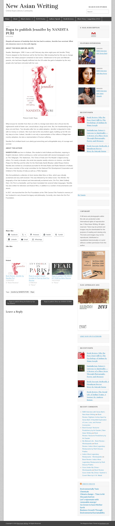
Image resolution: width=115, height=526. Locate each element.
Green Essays (88, 484)
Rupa (32, 292)
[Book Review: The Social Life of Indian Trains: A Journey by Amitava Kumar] (81, 394)
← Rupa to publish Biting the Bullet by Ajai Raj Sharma (21, 302)
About (15, 19)
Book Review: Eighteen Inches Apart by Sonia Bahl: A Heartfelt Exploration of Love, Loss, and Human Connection (94, 420)
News (8, 26)
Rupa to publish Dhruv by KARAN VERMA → (58, 302)
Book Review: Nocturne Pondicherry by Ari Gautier (94, 435)
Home (7, 19)
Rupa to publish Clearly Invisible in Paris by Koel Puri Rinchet (39, 278)
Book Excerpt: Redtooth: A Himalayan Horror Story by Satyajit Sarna (98, 148)
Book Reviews (68, 19)
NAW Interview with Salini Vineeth (101, 93)
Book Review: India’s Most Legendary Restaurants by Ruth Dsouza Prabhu (93, 462)
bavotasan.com (104, 523)
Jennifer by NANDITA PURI (20, 292)
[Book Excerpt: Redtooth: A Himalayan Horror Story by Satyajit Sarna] (81, 148)
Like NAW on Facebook (91, 336)
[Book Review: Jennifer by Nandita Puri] (16, 269)
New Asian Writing (32, 6)
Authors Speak (54, 19)
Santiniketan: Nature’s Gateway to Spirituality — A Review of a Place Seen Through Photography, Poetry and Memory (97, 135)
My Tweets (81, 195)
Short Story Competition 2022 (88, 19)
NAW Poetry (40, 19)
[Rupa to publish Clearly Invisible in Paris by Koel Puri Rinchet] (39, 269)
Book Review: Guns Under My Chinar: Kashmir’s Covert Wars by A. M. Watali (94, 472)
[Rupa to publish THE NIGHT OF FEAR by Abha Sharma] (62, 269)
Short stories (26, 19)
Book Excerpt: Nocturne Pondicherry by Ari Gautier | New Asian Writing (93, 430)
